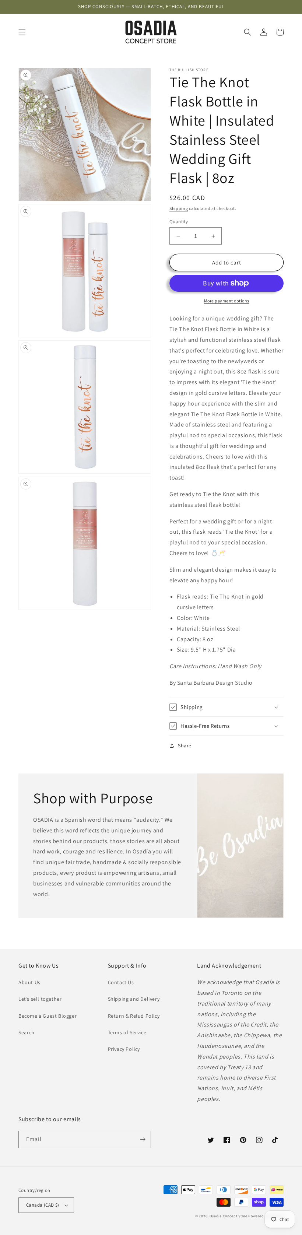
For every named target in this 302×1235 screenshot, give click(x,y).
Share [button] (185, 745)
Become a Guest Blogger (47, 1016)
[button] (22, 32)
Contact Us (121, 982)
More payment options (226, 301)
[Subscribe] (142, 1139)
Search (26, 1032)
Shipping (178, 208)
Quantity (178, 221)
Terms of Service (127, 1032)
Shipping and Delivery (134, 999)
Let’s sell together (40, 999)
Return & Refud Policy (134, 1016)
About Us (29, 982)
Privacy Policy (124, 1049)
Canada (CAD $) (42, 1205)
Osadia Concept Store (228, 1216)
